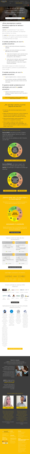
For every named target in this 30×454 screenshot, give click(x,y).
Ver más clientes (15, 302)
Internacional (19, 434)
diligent (7, 435)
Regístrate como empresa (21, 435)
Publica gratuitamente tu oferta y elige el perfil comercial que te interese (15, 98)
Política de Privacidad (13, 442)
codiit (3, 436)
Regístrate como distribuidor (21, 445)
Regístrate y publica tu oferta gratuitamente (15, 160)
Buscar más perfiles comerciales (15, 267)
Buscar (23, 18)
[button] (11, 1)
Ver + (13, 242)
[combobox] (13, 18)
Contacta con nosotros (13, 436)
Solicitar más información (15, 232)
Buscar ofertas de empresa (21, 450)
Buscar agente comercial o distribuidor (22, 436)
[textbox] (13, 18)
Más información (22, 190)
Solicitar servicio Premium (9, 190)
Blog (10, 3)
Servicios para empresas (21, 433)
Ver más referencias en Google (15, 348)
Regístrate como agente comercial (22, 444)
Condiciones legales (12, 441)
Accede (25, 5)
